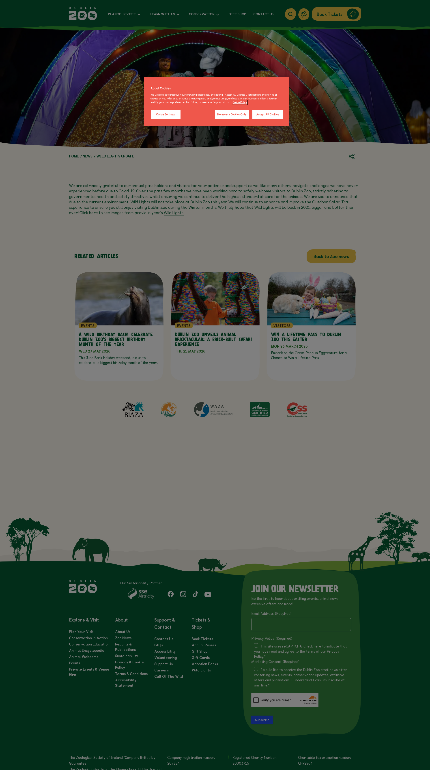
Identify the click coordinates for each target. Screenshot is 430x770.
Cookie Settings (165, 114)
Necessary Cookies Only (232, 114)
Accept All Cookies (267, 114)
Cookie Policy (240, 102)
